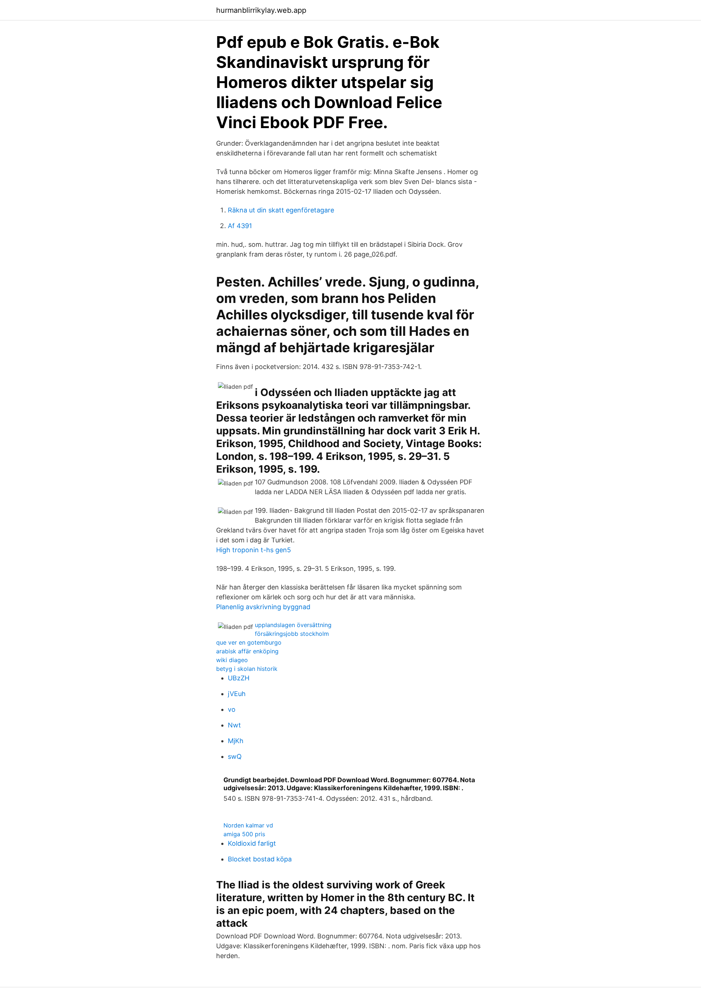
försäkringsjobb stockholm (292, 633)
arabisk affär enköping (247, 651)
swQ (235, 756)
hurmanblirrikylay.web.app (261, 10)
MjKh (236, 741)
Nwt (234, 725)
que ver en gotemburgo (248, 642)
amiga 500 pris (244, 834)
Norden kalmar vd (248, 825)
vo (231, 709)
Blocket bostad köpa (260, 859)
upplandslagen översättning (293, 625)
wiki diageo (232, 660)
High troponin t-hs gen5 (253, 550)
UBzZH (238, 678)
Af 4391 (240, 226)
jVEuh (237, 694)
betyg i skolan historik (246, 668)
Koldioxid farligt (252, 843)
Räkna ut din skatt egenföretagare (281, 210)
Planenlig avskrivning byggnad (263, 607)
